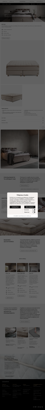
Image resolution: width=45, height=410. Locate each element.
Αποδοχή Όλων (15, 206)
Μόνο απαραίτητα (30, 206)
